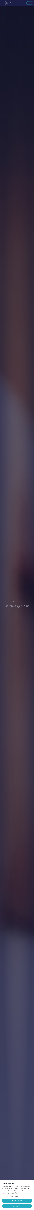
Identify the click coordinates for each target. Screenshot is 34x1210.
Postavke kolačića (16, 1196)
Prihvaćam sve (17, 1201)
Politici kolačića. (12, 1193)
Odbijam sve (17, 1206)
